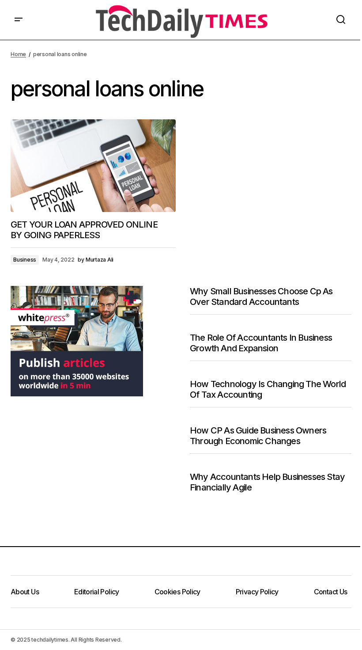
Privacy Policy (257, 591)
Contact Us (330, 591)
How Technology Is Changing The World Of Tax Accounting (268, 389)
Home (18, 54)
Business (24, 259)
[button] (18, 20)
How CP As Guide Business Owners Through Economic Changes (258, 435)
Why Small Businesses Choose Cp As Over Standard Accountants (261, 296)
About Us (25, 591)
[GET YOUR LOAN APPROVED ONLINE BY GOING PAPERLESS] (93, 165)
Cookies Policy (177, 591)
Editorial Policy (96, 591)
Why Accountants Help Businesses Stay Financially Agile (267, 482)
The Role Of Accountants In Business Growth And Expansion (261, 343)
